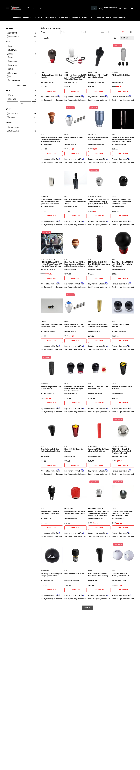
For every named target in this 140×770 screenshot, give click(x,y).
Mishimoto (116, 72)
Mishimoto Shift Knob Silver (121, 75)
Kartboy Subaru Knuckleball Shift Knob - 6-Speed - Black (51, 325)
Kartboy (43, 321)
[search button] (94, 8)
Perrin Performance (95, 197)
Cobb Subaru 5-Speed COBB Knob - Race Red (51, 76)
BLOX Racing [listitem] (13, 50)
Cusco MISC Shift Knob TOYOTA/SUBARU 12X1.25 (121, 575)
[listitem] (21, 95)
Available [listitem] (12, 118)
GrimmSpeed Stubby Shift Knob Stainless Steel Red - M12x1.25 (74, 512)
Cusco (114, 508)
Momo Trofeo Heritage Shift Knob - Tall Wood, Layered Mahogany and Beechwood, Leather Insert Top (51, 139)
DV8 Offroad (92, 72)
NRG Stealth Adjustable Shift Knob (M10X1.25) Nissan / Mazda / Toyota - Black (99, 264)
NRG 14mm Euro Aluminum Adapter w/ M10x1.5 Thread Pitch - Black (75, 202)
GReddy (66, 134)
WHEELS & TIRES (103, 17)
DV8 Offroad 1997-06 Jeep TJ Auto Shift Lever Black (98, 76)
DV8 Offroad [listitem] (13, 61)
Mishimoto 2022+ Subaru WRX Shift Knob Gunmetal (98, 138)
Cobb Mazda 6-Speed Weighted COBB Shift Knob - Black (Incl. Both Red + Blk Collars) (74, 389)
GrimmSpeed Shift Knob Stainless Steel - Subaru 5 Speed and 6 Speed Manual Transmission (51, 202)
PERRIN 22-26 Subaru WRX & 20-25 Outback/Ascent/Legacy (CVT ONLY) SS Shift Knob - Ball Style (51, 264)
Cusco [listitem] (11, 58)
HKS (113, 321)
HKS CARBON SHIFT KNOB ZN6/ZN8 (120, 325)
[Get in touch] (126, 8)
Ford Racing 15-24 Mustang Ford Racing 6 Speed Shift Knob (51, 575)
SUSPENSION (63, 17)
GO (34, 103)
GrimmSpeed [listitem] (13, 73)
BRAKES (26, 17)
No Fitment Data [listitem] (14, 131)
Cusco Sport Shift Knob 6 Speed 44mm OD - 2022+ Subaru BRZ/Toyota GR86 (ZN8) (122, 513)
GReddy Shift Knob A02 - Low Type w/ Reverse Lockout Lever (74, 325)
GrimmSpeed (45, 197)
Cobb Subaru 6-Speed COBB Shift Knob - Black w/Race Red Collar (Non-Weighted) (123, 264)
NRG (113, 134)
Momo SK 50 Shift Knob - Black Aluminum (122, 388)
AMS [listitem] (10, 46)
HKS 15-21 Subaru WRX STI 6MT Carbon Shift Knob (98, 388)
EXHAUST (37, 17)
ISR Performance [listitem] (14, 81)
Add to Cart (51, 91)
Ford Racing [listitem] (13, 65)
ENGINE (16, 17)
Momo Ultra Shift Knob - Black (74, 574)
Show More (21, 85)
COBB (42, 72)
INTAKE (75, 17)
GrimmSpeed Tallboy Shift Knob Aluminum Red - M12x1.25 (98, 450)
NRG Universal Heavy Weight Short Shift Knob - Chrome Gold (98, 325)
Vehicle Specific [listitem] (14, 127)
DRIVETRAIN (49, 17)
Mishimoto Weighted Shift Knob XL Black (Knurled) (51, 388)
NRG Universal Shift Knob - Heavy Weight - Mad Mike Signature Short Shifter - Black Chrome (123, 139)
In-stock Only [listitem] (13, 114)
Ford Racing (45, 571)
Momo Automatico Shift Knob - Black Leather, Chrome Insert (50, 512)
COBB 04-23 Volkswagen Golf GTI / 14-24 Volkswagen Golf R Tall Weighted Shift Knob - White (75, 77)
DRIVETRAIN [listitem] (13, 33)
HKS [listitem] (10, 77)
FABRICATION (87, 17)
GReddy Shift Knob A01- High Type (73, 138)
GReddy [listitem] (11, 69)
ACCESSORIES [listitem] (14, 37)
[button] (8, 8)
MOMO (43, 134)
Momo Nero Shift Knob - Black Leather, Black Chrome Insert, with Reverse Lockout (121, 202)
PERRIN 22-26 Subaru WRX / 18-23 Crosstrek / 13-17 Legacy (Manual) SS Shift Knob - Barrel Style (98, 202)
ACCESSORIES (118, 17)
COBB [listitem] (11, 54)
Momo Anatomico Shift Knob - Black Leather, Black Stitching (50, 450)
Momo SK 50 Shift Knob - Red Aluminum (73, 450)
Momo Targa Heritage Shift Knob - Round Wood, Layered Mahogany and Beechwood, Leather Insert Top (75, 264)
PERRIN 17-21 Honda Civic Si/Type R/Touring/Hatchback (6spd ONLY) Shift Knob (121, 451)
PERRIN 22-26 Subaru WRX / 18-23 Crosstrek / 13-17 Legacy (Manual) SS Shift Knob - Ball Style (98, 513)
